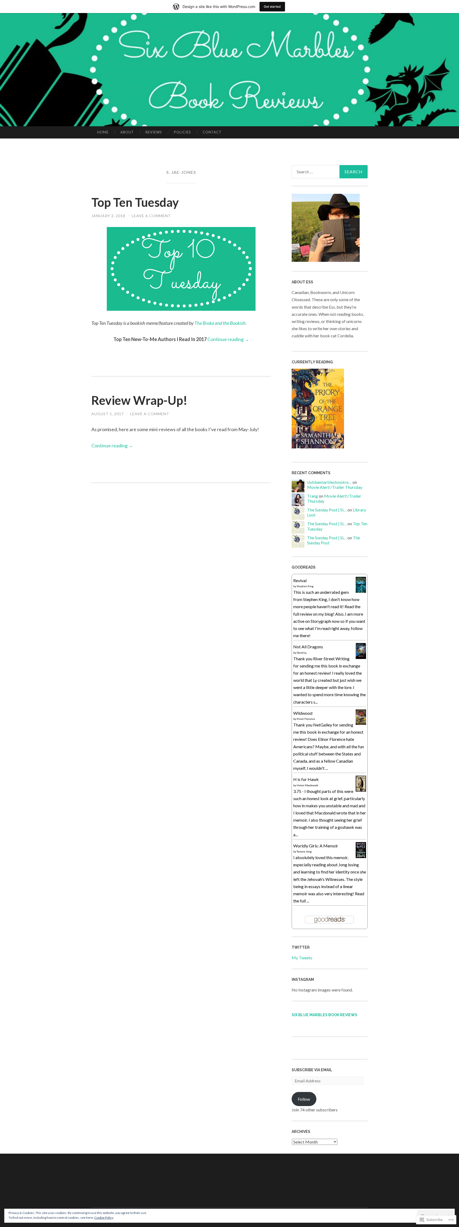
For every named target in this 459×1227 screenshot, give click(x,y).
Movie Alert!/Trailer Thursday (334, 487)
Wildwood (302, 713)
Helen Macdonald (307, 785)
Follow (304, 1099)
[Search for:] (330, 171)
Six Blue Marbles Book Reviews (324, 1015)
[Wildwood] (361, 723)
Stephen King (305, 586)
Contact (212, 132)
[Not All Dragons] (361, 657)
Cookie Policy (103, 1218)
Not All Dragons (308, 646)
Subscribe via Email (312, 1070)
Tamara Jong (304, 851)
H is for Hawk (306, 779)
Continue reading (228, 339)
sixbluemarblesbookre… (329, 482)
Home (103, 132)
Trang (312, 495)
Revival (300, 580)
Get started (272, 7)
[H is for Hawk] (361, 789)
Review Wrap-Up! (139, 400)
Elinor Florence (306, 718)
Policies (182, 132)
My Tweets (302, 957)
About (127, 132)
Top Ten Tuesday (135, 202)
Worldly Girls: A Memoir (315, 845)
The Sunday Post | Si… (327, 509)
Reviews (154, 132)
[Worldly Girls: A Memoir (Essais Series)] (361, 856)
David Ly (302, 652)
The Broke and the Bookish (220, 323)
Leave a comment (151, 215)
